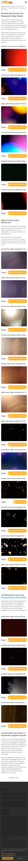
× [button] (26, 849)
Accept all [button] (8, 858)
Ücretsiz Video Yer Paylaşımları (13, 597)
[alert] (14, 854)
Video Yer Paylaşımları (18, 70)
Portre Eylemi (21, 502)
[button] (14, 854)
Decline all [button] (20, 858)
